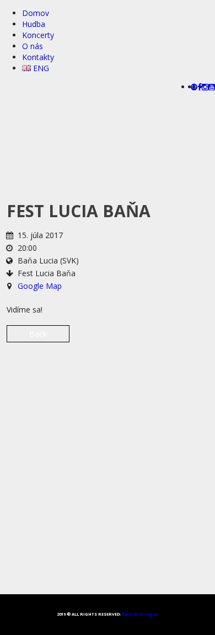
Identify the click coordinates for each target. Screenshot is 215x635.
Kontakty (38, 57)
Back (38, 334)
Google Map (40, 286)
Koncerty (38, 35)
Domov (35, 13)
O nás (32, 46)
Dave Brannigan (140, 614)
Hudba (33, 24)
